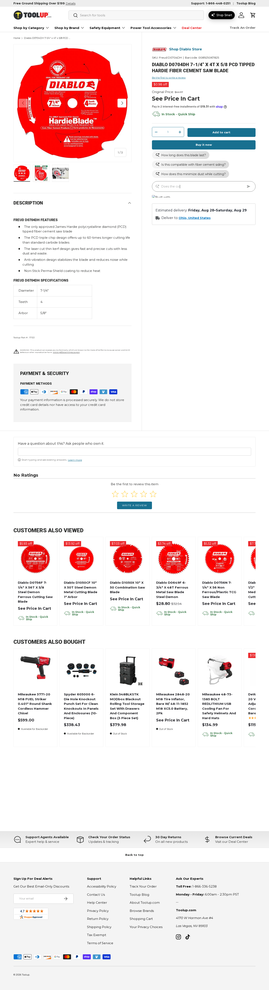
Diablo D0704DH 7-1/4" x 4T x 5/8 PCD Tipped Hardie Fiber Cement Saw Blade (47, 38)
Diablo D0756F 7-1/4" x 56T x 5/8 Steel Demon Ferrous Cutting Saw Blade (35, 592)
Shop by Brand (66, 28)
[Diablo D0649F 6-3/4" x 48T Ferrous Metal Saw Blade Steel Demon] (174, 559)
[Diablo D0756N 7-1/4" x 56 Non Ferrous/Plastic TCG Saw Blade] (220, 559)
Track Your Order (143, 886)
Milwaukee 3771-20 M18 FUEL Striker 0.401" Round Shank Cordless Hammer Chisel (35, 703)
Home (16, 38)
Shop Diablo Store (185, 49)
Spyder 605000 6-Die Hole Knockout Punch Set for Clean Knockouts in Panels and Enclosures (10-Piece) (81, 706)
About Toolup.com (145, 903)
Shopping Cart (141, 919)
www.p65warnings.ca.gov (66, 352)
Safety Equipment (105, 28)
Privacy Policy (98, 911)
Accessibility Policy (101, 886)
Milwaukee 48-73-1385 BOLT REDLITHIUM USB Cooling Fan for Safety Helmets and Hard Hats (219, 706)
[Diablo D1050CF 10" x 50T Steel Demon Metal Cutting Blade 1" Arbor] (82, 559)
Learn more (75, 460)
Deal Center (192, 28)
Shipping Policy (99, 927)
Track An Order (243, 28)
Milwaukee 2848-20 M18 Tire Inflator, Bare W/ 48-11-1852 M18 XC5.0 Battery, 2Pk (173, 703)
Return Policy (97, 919)
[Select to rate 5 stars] (153, 494)
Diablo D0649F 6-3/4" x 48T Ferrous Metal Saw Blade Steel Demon (172, 590)
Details (70, 3)
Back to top (134, 854)
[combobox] (136, 15)
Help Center (97, 903)
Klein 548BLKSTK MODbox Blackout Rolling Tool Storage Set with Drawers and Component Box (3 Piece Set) (127, 706)
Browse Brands (142, 911)
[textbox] (134, 452)
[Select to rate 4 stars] (143, 494)
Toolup (25, 974)
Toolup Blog (246, 3)
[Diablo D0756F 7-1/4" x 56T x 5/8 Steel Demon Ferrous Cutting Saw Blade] (35, 559)
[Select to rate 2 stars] (124, 494)
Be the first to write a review (169, 77)
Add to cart (221, 132)
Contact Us (96, 895)
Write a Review (134, 505)
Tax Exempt (96, 935)
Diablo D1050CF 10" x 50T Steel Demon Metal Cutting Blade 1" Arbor (80, 590)
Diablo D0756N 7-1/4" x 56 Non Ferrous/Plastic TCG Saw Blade (219, 590)
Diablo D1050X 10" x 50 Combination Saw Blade (127, 587)
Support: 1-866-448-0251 (210, 3)
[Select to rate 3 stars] (134, 494)
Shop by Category (28, 28)
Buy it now (204, 145)
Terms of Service (100, 943)
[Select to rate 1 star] (115, 494)
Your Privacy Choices (146, 927)
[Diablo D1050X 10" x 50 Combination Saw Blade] (128, 559)
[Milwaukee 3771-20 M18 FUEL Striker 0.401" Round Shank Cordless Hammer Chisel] (35, 670)
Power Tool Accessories (151, 28)
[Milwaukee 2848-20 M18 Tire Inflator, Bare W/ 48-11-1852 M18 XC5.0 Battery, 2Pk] (174, 670)
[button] (253, 15)
